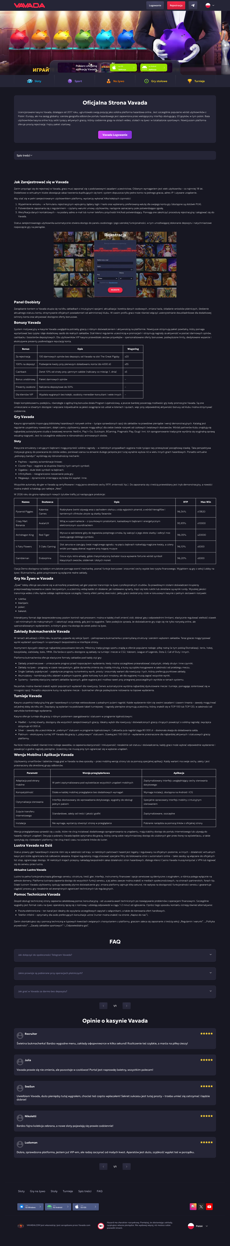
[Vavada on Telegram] (193, 5)
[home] (29, 5)
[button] (226, 43)
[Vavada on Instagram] (193, 1206)
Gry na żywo (37, 1191)
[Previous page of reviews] (103, 1166)
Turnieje (68, 1191)
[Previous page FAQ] (103, 1005)
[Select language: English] (210, 5)
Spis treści (84, 1191)
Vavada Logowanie (115, 134)
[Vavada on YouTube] (209, 1206)
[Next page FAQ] (127, 1005)
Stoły (54, 1191)
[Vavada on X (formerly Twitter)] (201, 1206)
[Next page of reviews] (127, 1166)
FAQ (99, 1191)
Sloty (21, 1191)
